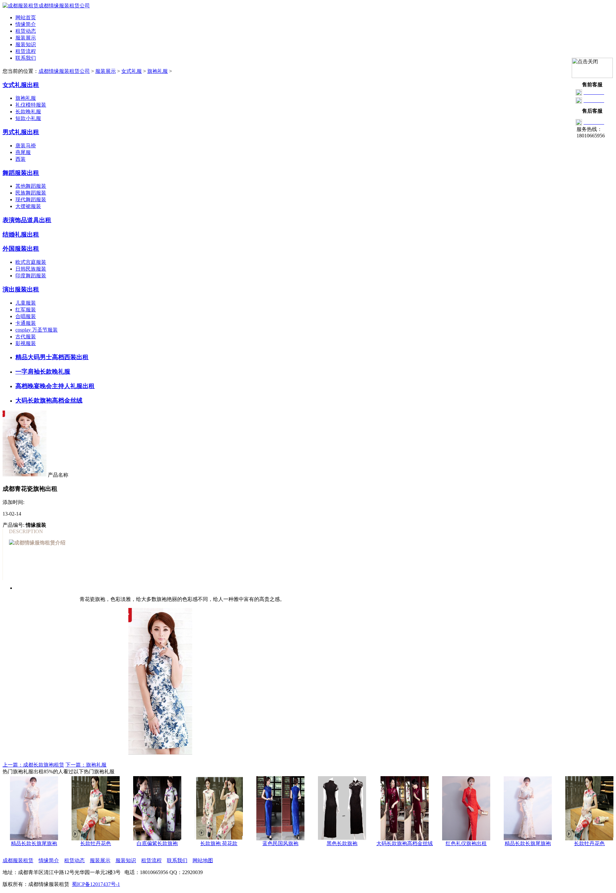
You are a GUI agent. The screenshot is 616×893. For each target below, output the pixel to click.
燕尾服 (23, 152)
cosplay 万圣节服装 (36, 330)
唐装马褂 (25, 145)
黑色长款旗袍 (335, 843)
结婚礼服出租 (21, 234)
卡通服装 (25, 323)
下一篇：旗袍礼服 (86, 764)
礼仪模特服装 (30, 105)
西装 (20, 159)
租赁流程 (25, 51)
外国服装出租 (21, 248)
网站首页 (25, 17)
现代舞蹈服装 (30, 199)
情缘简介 (25, 24)
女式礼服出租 (21, 85)
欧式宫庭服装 (30, 262)
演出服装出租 (21, 289)
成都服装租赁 (18, 860)
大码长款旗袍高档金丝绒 (397, 843)
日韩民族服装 (30, 269)
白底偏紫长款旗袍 (150, 843)
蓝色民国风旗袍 (273, 843)
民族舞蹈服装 (30, 192)
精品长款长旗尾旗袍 (521, 843)
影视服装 (25, 343)
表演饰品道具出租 (27, 220)
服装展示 (25, 37)
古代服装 (25, 336)
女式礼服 (131, 71)
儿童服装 (25, 303)
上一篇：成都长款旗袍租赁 (33, 764)
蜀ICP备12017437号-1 (96, 884)
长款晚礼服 (28, 111)
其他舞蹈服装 (30, 186)
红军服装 (25, 309)
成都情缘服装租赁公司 (64, 71)
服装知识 (25, 44)
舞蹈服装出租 (21, 172)
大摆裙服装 (28, 206)
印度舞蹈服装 (30, 275)
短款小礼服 (28, 118)
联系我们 (25, 58)
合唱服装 (25, 316)
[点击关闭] (592, 68)
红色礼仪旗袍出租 (459, 843)
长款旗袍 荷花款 (211, 843)
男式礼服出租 (21, 132)
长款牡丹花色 (88, 843)
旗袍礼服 (157, 71)
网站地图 (203, 860)
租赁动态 (25, 31)
